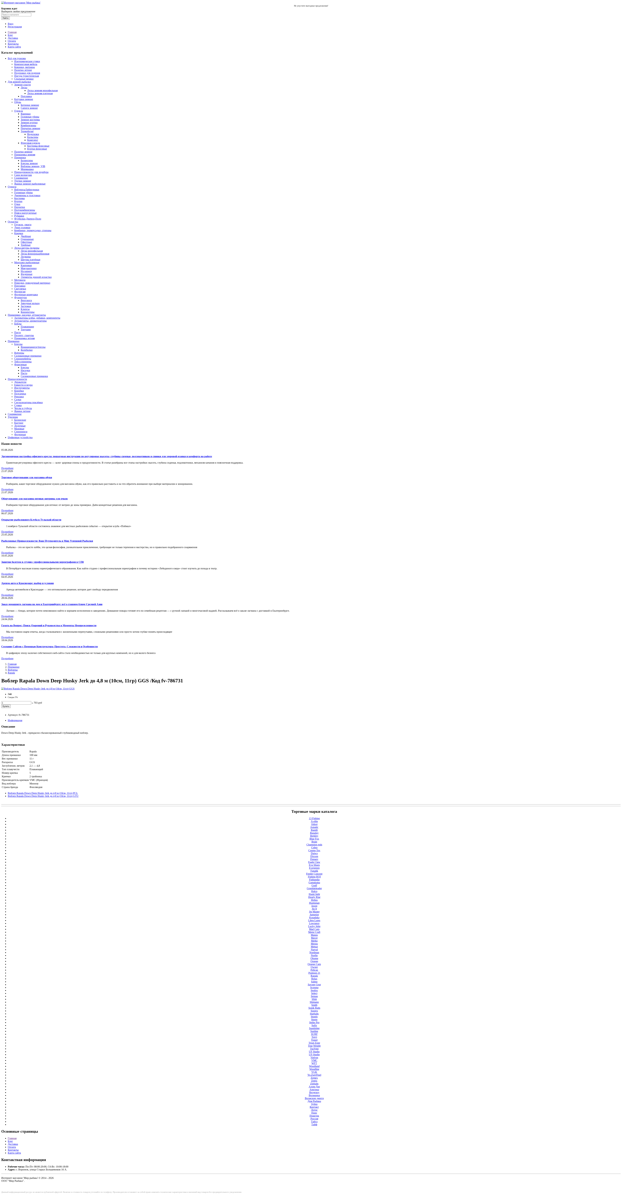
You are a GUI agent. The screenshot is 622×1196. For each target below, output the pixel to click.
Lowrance (314, 923)
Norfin (314, 955)
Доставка (13, 38)
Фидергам (19, 291)
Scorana (314, 987)
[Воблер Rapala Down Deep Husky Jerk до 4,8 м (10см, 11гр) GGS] (38, 688)
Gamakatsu (314, 882)
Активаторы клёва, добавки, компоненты (37, 317)
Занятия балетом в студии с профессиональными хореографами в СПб (42, 562)
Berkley (314, 835)
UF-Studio (314, 1054)
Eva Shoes (314, 865)
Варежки (26, 113)
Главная (12, 32)
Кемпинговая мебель (25, 64)
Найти (5, 18)
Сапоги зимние (29, 108)
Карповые (26, 265)
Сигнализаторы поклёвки (28, 402)
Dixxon (314, 856)
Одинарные (27, 239)
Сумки (18, 405)
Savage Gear (314, 984)
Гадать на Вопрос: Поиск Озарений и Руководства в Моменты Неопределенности (48, 625)
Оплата (12, 41)
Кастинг (18, 422)
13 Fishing (314, 818)
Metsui (314, 946)
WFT (314, 1063)
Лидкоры (26, 256)
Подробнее (7, 468)
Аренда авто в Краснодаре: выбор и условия (27, 583)
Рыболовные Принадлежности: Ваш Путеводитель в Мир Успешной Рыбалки (47, 541)
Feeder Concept (314, 873)
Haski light (314, 894)
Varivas (314, 1057)
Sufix (314, 1025)
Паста (17, 332)
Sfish (314, 999)
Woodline (314, 1069)
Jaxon (314, 905)
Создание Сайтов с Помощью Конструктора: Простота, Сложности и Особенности (49, 646)
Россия (314, 1118)
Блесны (18, 344)
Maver (314, 938)
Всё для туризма (17, 58)
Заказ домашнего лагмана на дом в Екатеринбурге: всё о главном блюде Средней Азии (51, 604)
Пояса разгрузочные (25, 213)
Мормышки (27, 169)
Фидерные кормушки (26, 294)
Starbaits (314, 1013)
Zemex (314, 1077)
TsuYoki (314, 1048)
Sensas (314, 996)
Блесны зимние (29, 163)
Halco (314, 891)
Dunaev (314, 859)
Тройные (26, 245)
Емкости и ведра (23, 385)
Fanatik (314, 870)
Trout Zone (314, 1042)
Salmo (314, 981)
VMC (314, 1060)
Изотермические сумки (27, 61)
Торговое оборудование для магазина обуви (26, 477)
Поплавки (26, 96)
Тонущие (26, 329)
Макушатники (29, 268)
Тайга (314, 1121)
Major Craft (314, 932)
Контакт (314, 1107)
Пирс (314, 1112)
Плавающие (27, 326)
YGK (314, 1072)
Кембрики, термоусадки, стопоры (32, 230)
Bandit (314, 830)
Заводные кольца (30, 303)
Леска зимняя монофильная (42, 90)
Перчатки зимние (30, 128)
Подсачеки (20, 393)
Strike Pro (314, 1022)
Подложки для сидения (27, 73)
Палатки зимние (23, 151)
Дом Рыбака (314, 1101)
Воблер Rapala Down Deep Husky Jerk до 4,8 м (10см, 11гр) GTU (43, 796)
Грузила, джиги (22, 224)
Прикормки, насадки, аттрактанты (27, 315)
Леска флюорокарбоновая (35, 253)
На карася (26, 271)
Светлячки (20, 288)
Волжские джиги (314, 1098)
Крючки (18, 233)
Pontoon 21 (314, 973)
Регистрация (15, 26)
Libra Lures (314, 920)
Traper (314, 1040)
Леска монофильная (32, 250)
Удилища (13, 417)
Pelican (314, 970)
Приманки (20, 157)
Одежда (18, 110)
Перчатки (19, 207)
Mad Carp (314, 929)
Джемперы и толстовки (27, 195)
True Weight (314, 1045)
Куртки (18, 201)
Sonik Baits (314, 1007)
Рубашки (19, 215)
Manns (314, 935)
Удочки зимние (22, 180)
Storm (314, 1019)
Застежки (26, 306)
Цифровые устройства (20, 437)
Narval (314, 949)
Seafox (314, 990)
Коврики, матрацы (24, 67)
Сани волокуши (23, 175)
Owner (314, 967)
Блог (10, 35)
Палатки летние (23, 70)
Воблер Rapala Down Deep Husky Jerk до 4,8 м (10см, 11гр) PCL (43, 793)
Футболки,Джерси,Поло (27, 218)
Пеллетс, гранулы (24, 335)
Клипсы (25, 309)
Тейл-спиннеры (23, 361)
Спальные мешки (24, 78)
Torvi (314, 1037)
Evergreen (314, 868)
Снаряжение (21, 178)
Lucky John (314, 926)
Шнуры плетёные (30, 259)
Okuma (314, 958)
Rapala (11, 672)
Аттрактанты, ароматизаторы (30, 320)
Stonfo (314, 1016)
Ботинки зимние (30, 105)
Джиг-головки (22, 227)
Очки (17, 204)
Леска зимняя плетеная (40, 93)
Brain (314, 841)
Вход (10, 23)
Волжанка (314, 1095)
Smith (314, 1005)
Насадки (25, 370)
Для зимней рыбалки (19, 81)
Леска (24, 87)
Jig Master (314, 911)
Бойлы (18, 323)
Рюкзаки (19, 396)
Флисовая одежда (30, 143)
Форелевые (20, 364)
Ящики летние (22, 411)
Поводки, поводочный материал (32, 283)
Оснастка (13, 221)
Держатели (20, 382)
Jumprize (314, 914)
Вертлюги (26, 300)
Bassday (314, 833)
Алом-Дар (314, 1086)
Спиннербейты (22, 358)
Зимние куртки (29, 122)
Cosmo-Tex (314, 850)
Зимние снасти (22, 84)
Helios (314, 900)
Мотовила (19, 280)
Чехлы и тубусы (23, 408)
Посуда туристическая (26, 76)
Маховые (19, 428)
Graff (314, 885)
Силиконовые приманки (27, 355)
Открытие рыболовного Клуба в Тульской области (31, 519)
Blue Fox (314, 838)
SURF (314, 1034)
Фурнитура (20, 297)
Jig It (314, 908)
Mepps (314, 943)
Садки (17, 399)
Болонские (20, 420)
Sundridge (314, 1028)
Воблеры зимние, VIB (33, 166)
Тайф (314, 1124)
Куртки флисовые (37, 148)
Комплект (32, 140)
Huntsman (314, 903)
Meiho (314, 940)
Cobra (314, 847)
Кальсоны (32, 137)
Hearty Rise (314, 897)
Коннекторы (28, 312)
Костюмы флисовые (38, 145)
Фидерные (26, 274)
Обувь (17, 102)
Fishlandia (314, 879)
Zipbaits (314, 1083)
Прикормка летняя (24, 338)
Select (314, 993)
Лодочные (20, 425)
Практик (314, 1115)
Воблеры (19, 352)
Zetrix (314, 1080)
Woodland (314, 1066)
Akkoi (314, 824)
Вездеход (314, 1092)
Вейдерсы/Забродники (26, 189)
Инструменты (22, 387)
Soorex (314, 1010)
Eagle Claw (314, 862)
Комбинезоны (28, 125)
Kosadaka (314, 917)
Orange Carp (314, 964)
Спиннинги (20, 431)
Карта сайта (14, 46)
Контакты (13, 43)
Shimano (314, 1002)
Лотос (314, 1110)
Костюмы (19, 198)
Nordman (314, 952)
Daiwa (314, 853)
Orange (314, 961)
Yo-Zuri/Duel (314, 1075)
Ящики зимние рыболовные (30, 183)
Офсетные (26, 242)
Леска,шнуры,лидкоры (26, 248)
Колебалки (27, 350)
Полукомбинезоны (24, 210)
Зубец (314, 1104)
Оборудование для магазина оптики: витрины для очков (34, 498)
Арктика (314, 1089)
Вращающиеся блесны (33, 347)
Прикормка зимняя (24, 154)
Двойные (26, 236)
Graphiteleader (314, 888)
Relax (314, 978)
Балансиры (27, 160)
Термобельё (27, 131)
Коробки (19, 390)
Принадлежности (17, 379)
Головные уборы (30, 116)
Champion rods (314, 844)
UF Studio (314, 1051)
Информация (15, 720)
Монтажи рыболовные (26, 262)
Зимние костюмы (30, 119)
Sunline (314, 1031)
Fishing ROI (314, 876)
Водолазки (33, 134)
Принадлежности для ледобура (31, 172)
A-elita (314, 821)
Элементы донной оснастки (36, 277)
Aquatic (314, 827)
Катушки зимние (23, 99)
